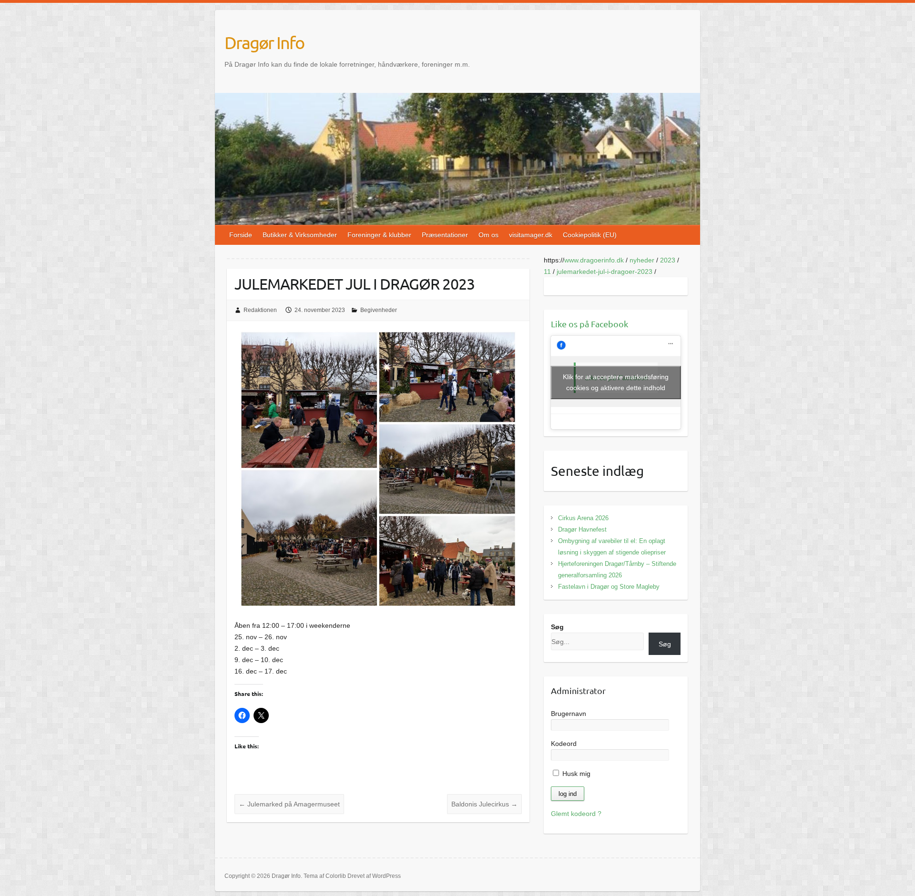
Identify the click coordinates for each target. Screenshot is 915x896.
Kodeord (564, 743)
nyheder (642, 260)
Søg (557, 627)
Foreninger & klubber (379, 235)
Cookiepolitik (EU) (590, 235)
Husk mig (575, 773)
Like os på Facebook (589, 324)
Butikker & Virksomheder (300, 235)
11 (547, 271)
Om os (488, 235)
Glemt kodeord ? (576, 813)
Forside (240, 235)
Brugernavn (568, 713)
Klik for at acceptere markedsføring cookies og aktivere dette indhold (616, 382)
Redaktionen (260, 310)
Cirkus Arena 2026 (583, 518)
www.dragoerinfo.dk (594, 260)
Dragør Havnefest (582, 529)
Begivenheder (378, 310)
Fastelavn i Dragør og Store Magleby (609, 586)
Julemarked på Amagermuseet (289, 804)
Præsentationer (445, 235)
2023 (667, 260)
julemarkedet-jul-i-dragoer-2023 (604, 271)
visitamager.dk (530, 235)
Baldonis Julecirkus (484, 804)
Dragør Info (264, 42)
